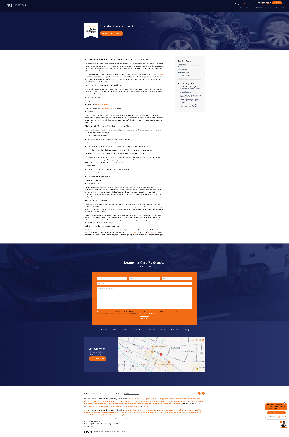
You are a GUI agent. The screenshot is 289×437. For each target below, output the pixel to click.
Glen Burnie (176, 404)
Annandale (120, 412)
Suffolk (198, 410)
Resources (115, 432)
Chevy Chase (106, 401)
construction (106, 108)
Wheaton (112, 406)
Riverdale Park (103, 406)
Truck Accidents (182, 69)
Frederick (125, 330)
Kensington (88, 401)
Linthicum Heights (130, 404)
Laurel (173, 401)
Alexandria (126, 415)
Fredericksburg (97, 415)
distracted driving (102, 104)
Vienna (145, 412)
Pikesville (194, 401)
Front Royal (152, 412)
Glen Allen (174, 330)
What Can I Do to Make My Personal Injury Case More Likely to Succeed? (190, 87)
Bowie (115, 330)
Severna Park (137, 330)
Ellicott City (186, 401)
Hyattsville (136, 406)
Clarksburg (127, 401)
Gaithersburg (97, 401)
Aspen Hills (148, 399)
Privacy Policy (142, 313)
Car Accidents (182, 67)
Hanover (172, 399)
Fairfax (112, 415)
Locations (268, 7)
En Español (277, 3)
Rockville (130, 399)
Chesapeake (151, 330)
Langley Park (93, 406)
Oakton (167, 412)
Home (240, 7)
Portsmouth (190, 412)
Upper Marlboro (144, 401)
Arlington (129, 410)
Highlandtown (127, 406)
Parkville (111, 404)
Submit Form (144, 318)
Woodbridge (198, 412)
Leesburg (186, 330)
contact (134, 232)
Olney (142, 399)
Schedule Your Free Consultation (111, 33)
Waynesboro (138, 412)
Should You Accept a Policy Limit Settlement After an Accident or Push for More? (190, 100)
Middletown (179, 399)
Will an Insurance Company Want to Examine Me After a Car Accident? (190, 105)
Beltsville (162, 401)
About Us (248, 7)
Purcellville (174, 412)
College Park (154, 401)
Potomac (136, 399)
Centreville (102, 412)
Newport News (146, 410)
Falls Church (161, 412)
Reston (185, 410)
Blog (276, 7)
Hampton (182, 412)
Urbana (120, 401)
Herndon (161, 410)
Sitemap (122, 432)
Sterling (180, 410)
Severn (159, 404)
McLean (154, 410)
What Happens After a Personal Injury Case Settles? (189, 91)
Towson (90, 404)
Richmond (192, 410)
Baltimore (140, 404)
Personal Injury (182, 64)
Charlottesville (111, 412)
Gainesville (88, 415)
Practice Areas (258, 7)
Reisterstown (98, 404)
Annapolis (147, 404)
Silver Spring (104, 330)
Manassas (163, 330)
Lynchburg (94, 412)
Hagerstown (164, 399)
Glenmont (119, 406)
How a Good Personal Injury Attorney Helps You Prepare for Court (190, 96)
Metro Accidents (182, 78)
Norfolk (133, 415)
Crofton (154, 404)
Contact (283, 7)
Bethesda (187, 399)
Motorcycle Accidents (184, 75)
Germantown (195, 399)
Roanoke (87, 412)
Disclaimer (152, 313)
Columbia (178, 401)
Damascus (156, 399)
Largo (168, 401)
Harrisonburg (129, 412)
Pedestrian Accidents (184, 72)
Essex (105, 404)
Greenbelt (135, 401)
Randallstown (118, 404)
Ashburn (174, 410)
